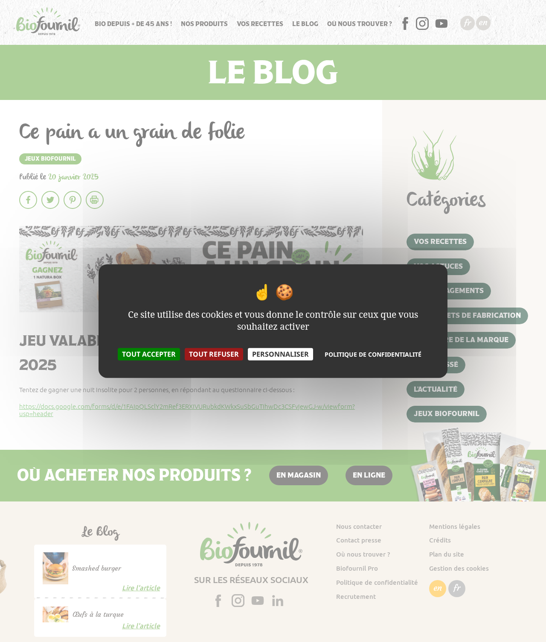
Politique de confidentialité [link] (373, 354)
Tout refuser (214, 353)
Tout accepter (149, 353)
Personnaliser (280, 353)
